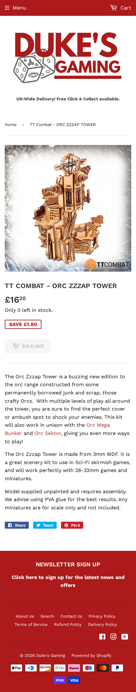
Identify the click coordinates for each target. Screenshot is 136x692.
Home (11, 124)
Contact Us (71, 616)
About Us (25, 616)
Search (47, 616)
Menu (19, 8)
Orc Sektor (47, 433)
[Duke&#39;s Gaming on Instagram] (113, 637)
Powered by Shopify (91, 655)
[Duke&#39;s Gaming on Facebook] (102, 637)
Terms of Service (31, 624)
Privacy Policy (102, 616)
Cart (125, 8)
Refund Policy (68, 624)
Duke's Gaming (50, 655)
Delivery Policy (102, 624)
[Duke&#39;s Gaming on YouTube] (124, 637)
